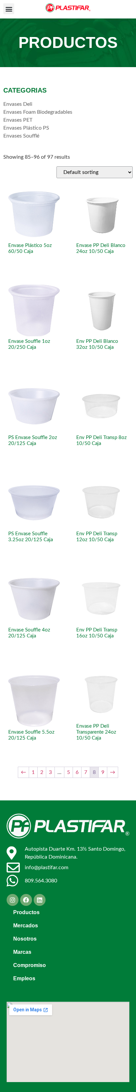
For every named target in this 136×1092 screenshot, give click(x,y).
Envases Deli (17, 104)
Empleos (24, 978)
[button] (8, 8)
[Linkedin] (40, 900)
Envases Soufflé (21, 136)
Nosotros (25, 939)
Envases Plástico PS (26, 128)
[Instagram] (12, 900)
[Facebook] (26, 900)
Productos (26, 912)
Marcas (22, 952)
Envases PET (17, 120)
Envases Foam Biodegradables (37, 112)
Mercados (25, 925)
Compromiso (29, 965)
